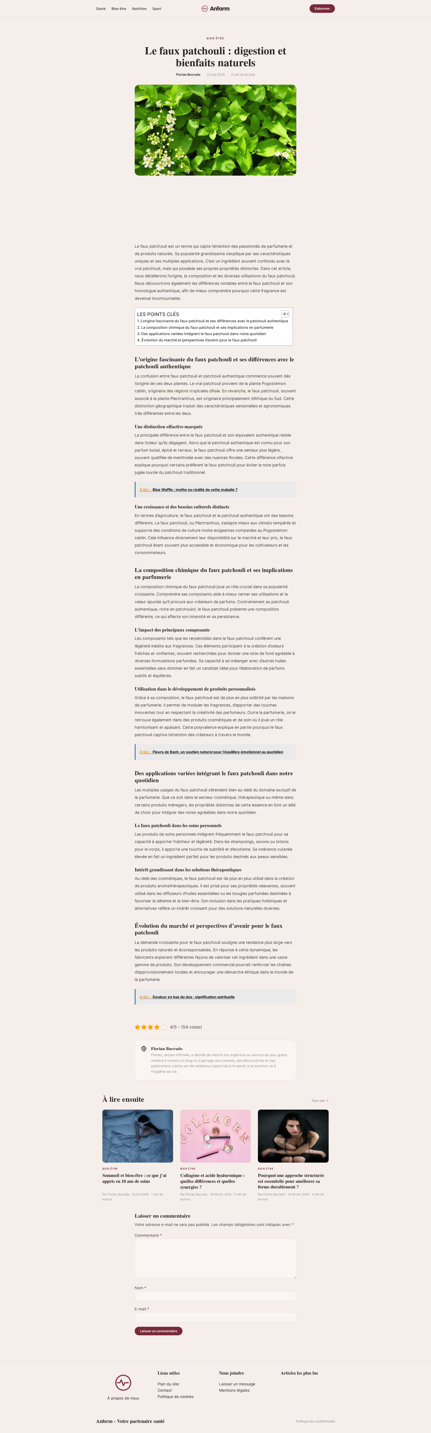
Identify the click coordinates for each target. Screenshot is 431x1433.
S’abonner (322, 8)
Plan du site (168, 1384)
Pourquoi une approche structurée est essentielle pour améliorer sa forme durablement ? (291, 1181)
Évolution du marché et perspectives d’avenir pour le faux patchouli (199, 340)
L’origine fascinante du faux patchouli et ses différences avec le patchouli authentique (214, 321)
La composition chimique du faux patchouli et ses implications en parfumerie (207, 327)
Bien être (119, 9)
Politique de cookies (176, 1396)
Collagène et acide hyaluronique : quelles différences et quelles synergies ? (212, 1181)
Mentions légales (234, 1390)
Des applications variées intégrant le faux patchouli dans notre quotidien (203, 333)
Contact (165, 1390)
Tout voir (320, 1100)
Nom (140, 1288)
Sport (156, 9)
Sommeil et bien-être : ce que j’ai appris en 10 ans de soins (134, 1178)
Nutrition (139, 9)
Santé (101, 9)
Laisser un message (237, 1384)
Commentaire (148, 1235)
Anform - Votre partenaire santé (130, 1421)
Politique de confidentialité (315, 1421)
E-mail (142, 1309)
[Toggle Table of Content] (283, 314)
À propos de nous (123, 1398)
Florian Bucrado (188, 74)
